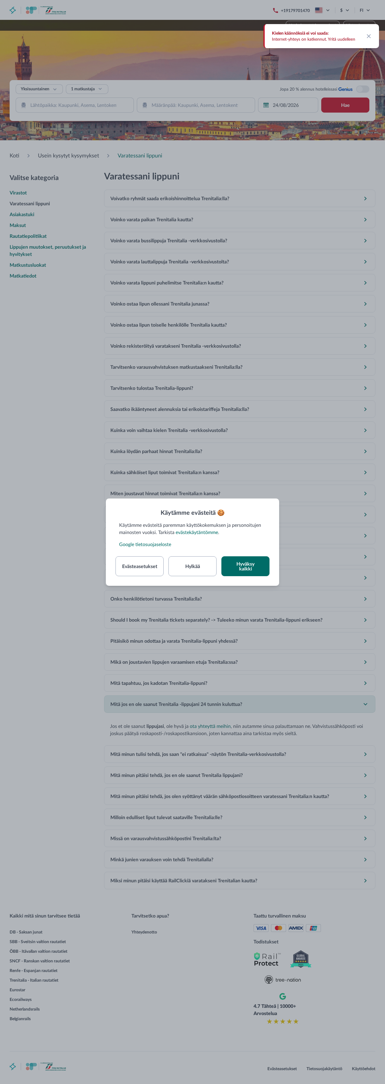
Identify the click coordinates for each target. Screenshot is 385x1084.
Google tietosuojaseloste (145, 544)
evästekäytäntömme (197, 532)
